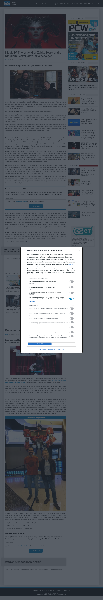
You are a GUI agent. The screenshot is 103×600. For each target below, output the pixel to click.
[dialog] (51, 300)
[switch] (71, 281)
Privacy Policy (60, 349)
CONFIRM (40, 344)
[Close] (79, 250)
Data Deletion (42, 349)
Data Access (51, 349)
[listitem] (51, 278)
